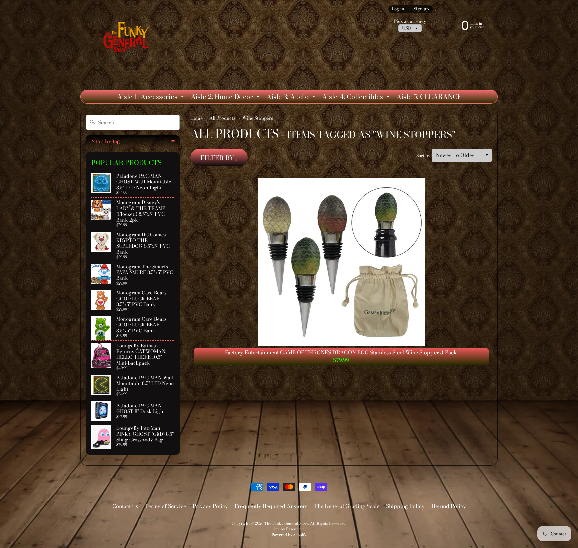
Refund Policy (448, 506)
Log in (398, 9)
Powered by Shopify (289, 534)
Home (196, 118)
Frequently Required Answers (271, 506)
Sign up (421, 9)
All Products (222, 118)
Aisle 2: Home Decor (226, 97)
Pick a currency (410, 21)
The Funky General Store (286, 523)
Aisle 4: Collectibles (356, 97)
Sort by (423, 155)
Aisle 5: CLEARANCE (428, 96)
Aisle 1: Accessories (151, 97)
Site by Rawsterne (289, 529)
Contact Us (125, 506)
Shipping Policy (405, 506)
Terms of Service (165, 506)
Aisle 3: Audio (291, 97)
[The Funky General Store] (127, 38)
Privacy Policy (210, 506)
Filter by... (218, 158)
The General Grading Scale (346, 506)
